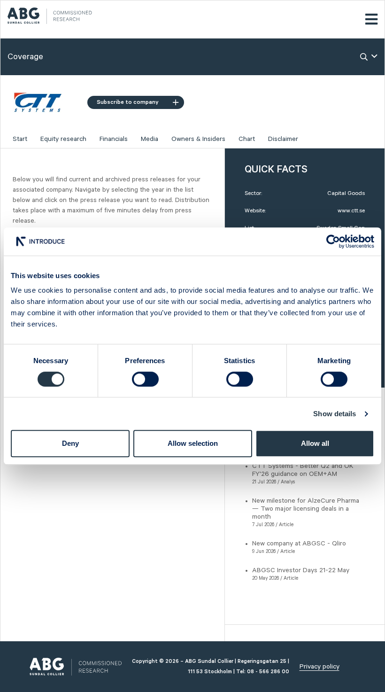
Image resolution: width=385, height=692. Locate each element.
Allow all (315, 443)
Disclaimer (283, 139)
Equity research (63, 139)
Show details (334, 414)
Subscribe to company (128, 102)
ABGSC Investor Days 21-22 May (300, 570)
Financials (114, 139)
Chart (247, 139)
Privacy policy (319, 666)
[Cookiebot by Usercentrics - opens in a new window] (333, 241)
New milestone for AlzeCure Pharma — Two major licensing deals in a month (305, 509)
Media (149, 139)
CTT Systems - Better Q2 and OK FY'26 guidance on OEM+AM (303, 470)
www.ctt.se (351, 210)
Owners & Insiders (198, 139)
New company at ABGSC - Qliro (299, 543)
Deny (70, 443)
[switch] (145, 379)
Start (20, 139)
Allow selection (193, 443)
